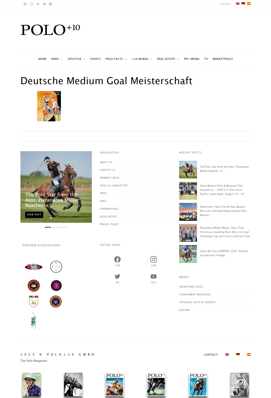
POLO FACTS (114, 59)
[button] (47, 227)
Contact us (107, 170)
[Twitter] (38, 4)
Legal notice (108, 217)
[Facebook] (25, 4)
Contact (225, 4)
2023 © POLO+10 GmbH (58, 354)
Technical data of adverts (197, 302)
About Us (105, 162)
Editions (184, 310)
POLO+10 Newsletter (114, 186)
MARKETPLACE (223, 59)
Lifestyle (75, 59)
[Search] (50, 4)
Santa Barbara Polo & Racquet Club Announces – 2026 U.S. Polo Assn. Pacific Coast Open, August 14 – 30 (222, 190)
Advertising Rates (191, 287)
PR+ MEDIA (192, 59)
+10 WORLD (140, 59)
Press (103, 193)
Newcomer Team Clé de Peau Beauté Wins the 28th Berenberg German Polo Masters (223, 211)
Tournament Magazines (194, 295)
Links (103, 201)
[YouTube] (44, 4)
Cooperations (109, 209)
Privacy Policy (109, 224)
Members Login (109, 178)
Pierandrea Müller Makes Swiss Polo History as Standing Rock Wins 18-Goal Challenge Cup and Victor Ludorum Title (225, 232)
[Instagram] (31, 4)
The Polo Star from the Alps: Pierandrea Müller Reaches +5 (52, 200)
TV (206, 59)
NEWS (55, 59)
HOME (42, 59)
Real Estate (166, 59)
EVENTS (95, 59)
